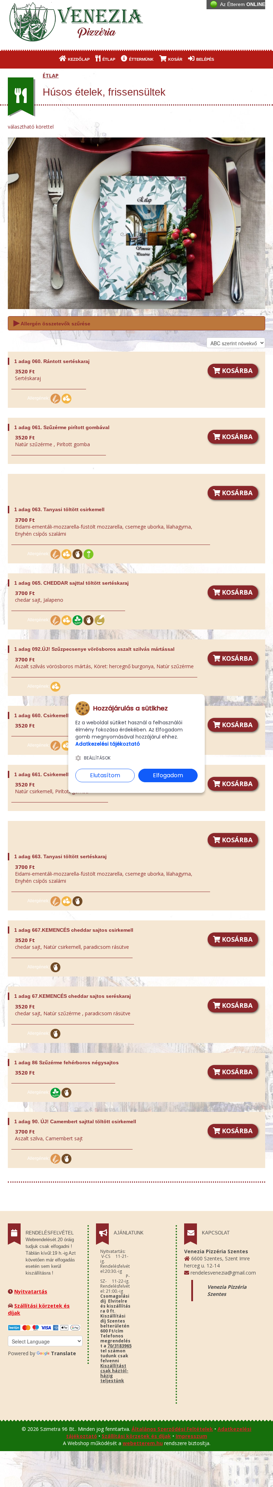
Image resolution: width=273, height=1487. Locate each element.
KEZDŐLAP (78, 59)
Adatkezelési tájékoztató (107, 743)
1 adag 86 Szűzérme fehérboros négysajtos (66, 1062)
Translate (63, 1353)
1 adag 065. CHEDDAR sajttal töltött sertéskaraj (71, 583)
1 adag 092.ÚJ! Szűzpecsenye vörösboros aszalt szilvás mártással (94, 649)
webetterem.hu (143, 1443)
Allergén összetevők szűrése (52, 322)
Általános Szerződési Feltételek (172, 1429)
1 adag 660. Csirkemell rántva (49, 715)
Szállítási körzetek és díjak (136, 1436)
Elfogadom (168, 775)
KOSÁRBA (236, 370)
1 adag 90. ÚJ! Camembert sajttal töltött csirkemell (75, 1121)
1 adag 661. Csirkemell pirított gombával (63, 774)
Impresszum (191, 1436)
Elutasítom (105, 775)
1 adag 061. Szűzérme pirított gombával (61, 427)
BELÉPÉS (204, 59)
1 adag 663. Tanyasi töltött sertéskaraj (60, 856)
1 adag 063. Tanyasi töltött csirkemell (59, 509)
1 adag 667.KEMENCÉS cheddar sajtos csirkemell (73, 930)
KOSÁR (174, 59)
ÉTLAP (108, 59)
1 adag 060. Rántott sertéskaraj (52, 361)
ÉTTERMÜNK (141, 59)
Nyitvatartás (30, 1291)
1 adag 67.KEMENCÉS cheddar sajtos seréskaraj (72, 996)
